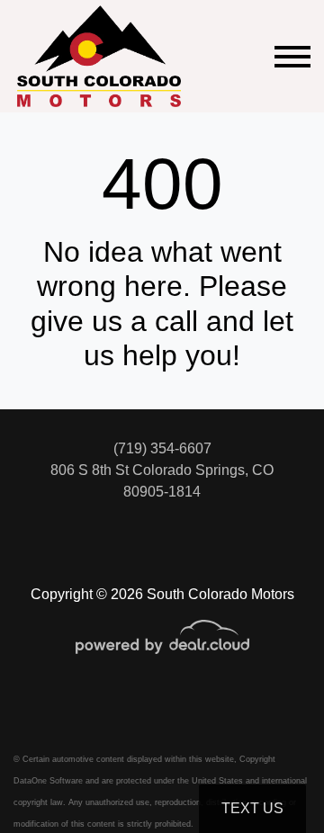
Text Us (252, 808)
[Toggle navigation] (292, 56)
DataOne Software (48, 780)
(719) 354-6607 (162, 448)
